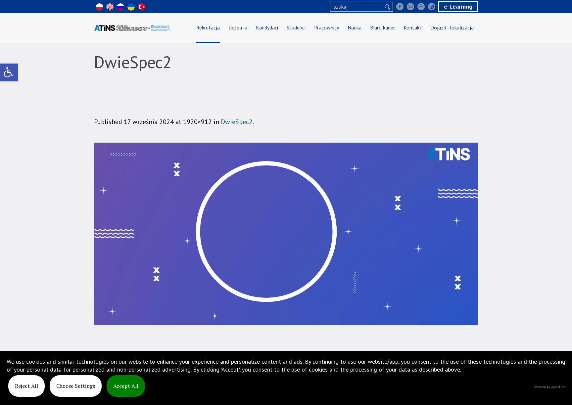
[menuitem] (208, 28)
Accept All (125, 385)
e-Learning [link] (458, 6)
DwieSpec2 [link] (237, 121)
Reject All (26, 385)
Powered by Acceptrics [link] (549, 387)
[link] (9, 72)
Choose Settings (75, 385)
